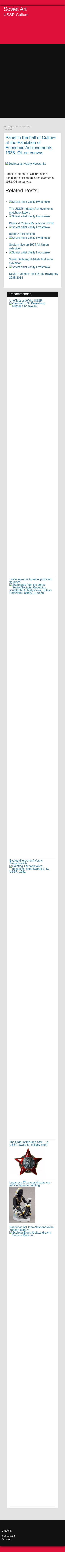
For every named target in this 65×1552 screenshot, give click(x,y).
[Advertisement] (32, 77)
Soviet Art (15, 9)
